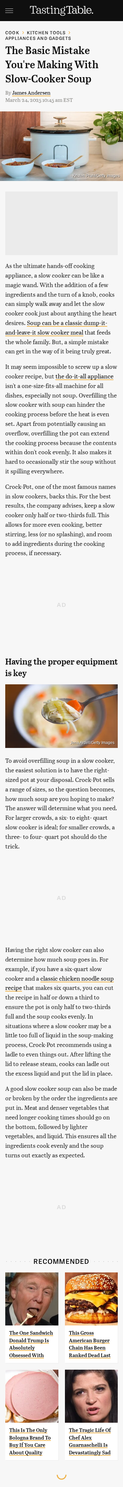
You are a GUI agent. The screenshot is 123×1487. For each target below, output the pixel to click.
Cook (12, 32)
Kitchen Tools (46, 32)
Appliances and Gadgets (38, 38)
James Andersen (31, 92)
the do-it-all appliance (84, 376)
